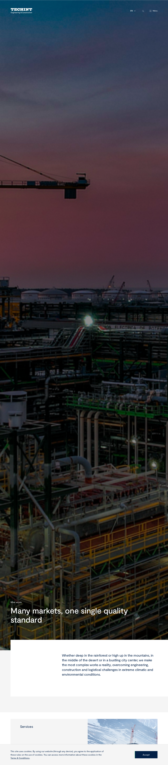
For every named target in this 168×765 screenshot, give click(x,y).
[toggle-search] (143, 11)
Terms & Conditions (20, 758)
